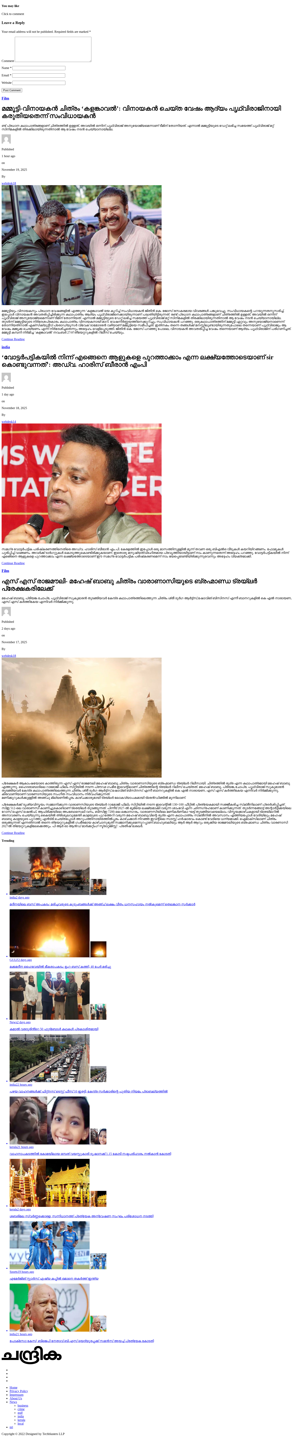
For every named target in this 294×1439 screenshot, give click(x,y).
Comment (8, 61)
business (23, 1405)
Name (7, 68)
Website (7, 82)
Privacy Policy (19, 1391)
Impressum (16, 1394)
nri (11, 1427)
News (13, 1402)
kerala (21, 1420)
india (21, 1416)
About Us (16, 1398)
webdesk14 (9, 421)
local (21, 1423)
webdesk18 (9, 183)
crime (21, 1409)
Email (6, 75)
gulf (20, 1412)
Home (13, 1387)
